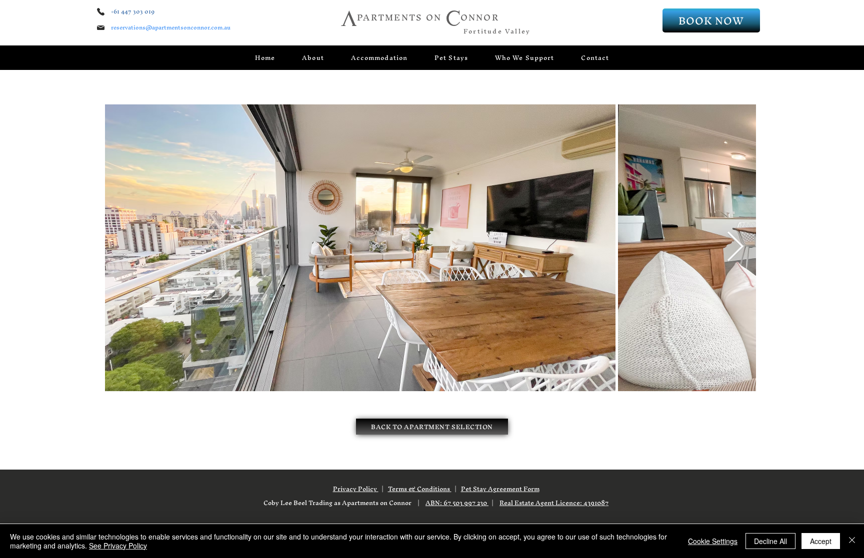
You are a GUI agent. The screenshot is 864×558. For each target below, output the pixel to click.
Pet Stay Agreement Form (500, 489)
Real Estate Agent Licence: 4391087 (554, 503)
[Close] (852, 541)
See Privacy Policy (118, 546)
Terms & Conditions (420, 489)
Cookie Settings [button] (713, 541)
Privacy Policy (355, 489)
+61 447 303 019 (132, 11)
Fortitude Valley (497, 31)
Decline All (770, 541)
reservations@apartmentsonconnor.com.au (170, 27)
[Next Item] (735, 247)
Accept (821, 541)
